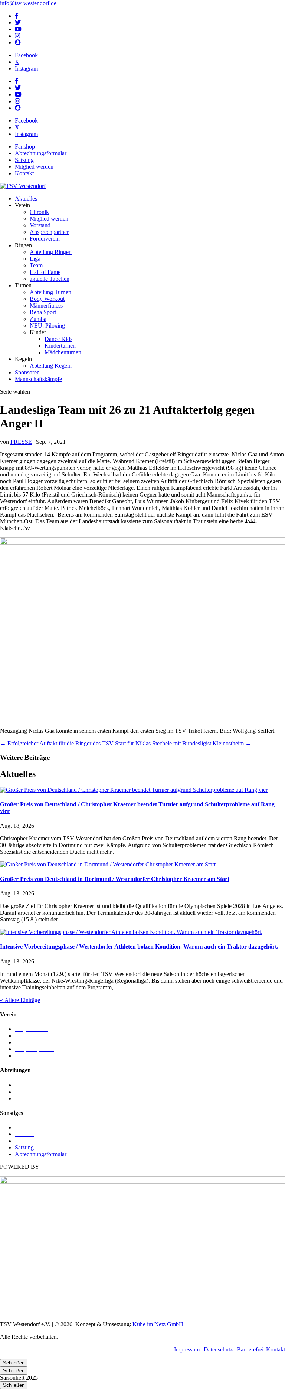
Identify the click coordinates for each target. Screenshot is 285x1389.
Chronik (39, 212)
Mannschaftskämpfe (38, 379)
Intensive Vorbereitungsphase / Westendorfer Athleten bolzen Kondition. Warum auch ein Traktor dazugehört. (139, 946)
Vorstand (40, 225)
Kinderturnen (60, 345)
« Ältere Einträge (20, 1000)
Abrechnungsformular (40, 153)
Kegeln (23, 1085)
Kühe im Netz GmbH (157, 1324)
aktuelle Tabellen (49, 279)
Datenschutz (218, 1349)
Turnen (23, 1098)
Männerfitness (46, 305)
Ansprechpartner (49, 232)
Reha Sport (43, 312)
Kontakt (24, 173)
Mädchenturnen (63, 352)
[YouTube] (18, 29)
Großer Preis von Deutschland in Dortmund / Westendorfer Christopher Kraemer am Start (114, 879)
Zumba (38, 319)
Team (36, 265)
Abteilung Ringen (51, 252)
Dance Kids (58, 339)
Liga (35, 259)
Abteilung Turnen (50, 292)
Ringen (23, 1092)
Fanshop (25, 146)
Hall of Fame (45, 272)
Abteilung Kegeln (51, 365)
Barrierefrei (250, 1349)
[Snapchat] (18, 42)
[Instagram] (17, 36)
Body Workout (47, 299)
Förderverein (45, 238)
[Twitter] (18, 22)
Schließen (13, 1363)
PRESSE (21, 442)
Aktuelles (26, 198)
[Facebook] (17, 16)
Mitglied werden (34, 166)
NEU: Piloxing (47, 325)
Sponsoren (27, 372)
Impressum (187, 1349)
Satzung (24, 160)
